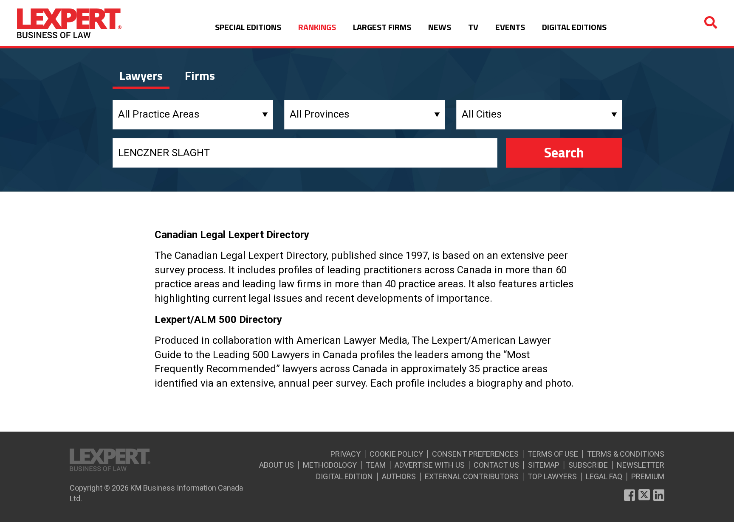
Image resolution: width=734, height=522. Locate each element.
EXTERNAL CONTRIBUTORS (472, 476)
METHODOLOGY (330, 464)
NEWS (439, 27)
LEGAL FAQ (604, 476)
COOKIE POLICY (396, 453)
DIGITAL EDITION (344, 476)
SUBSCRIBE (588, 464)
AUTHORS (399, 476)
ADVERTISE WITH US (430, 464)
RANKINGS (317, 27)
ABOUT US (276, 464)
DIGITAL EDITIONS (574, 27)
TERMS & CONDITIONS (625, 453)
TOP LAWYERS (552, 476)
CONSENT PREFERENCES (475, 453)
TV (473, 27)
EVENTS (510, 27)
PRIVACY (345, 453)
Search (564, 152)
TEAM (376, 464)
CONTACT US (496, 464)
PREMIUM (647, 476)
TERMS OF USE (553, 453)
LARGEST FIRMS (382, 27)
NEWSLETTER (640, 464)
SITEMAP (543, 464)
